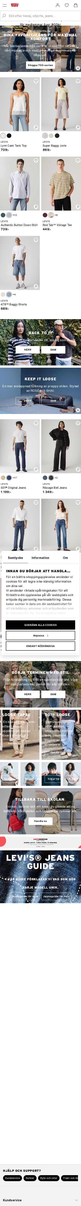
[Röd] (45, 215)
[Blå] (3, 215)
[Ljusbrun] (3, 135)
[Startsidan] (15, 5)
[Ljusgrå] (45, 135)
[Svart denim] (51, 478)
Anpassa (38, 635)
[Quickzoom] (36, 127)
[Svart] (9, 135)
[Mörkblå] (9, 478)
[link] (57, 5)
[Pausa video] (78, 68)
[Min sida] (57, 5)
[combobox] (43, 15)
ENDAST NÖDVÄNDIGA (40, 646)
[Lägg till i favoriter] (36, 81)
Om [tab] (65, 557)
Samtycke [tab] (15, 557)
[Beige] (3, 478)
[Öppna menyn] (4, 5)
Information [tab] (40, 557)
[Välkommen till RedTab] (35, 845)
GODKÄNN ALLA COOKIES (40, 625)
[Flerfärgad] (51, 215)
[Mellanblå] (9, 294)
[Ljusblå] (51, 135)
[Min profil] (47, 845)
